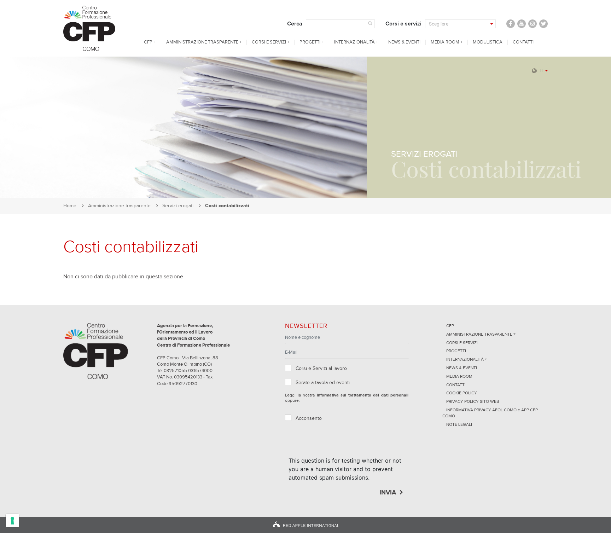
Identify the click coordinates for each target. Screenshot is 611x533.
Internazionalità (354, 42)
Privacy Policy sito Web (472, 402)
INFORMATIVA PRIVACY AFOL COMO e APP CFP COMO (490, 413)
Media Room (445, 42)
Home (69, 205)
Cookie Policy (461, 393)
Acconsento (309, 418)
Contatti (523, 42)
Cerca (294, 24)
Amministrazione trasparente (202, 42)
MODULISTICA (487, 42)
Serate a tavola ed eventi (323, 382)
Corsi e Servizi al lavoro (321, 368)
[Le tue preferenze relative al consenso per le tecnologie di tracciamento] (12, 520)
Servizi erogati (177, 205)
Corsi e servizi (403, 24)
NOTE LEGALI (459, 425)
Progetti (309, 42)
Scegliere (438, 24)
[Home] (95, 28)
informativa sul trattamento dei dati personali (363, 395)
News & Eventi (404, 42)
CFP (148, 42)
